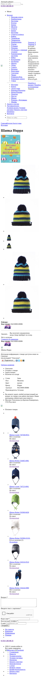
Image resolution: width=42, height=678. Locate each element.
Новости (12, 654)
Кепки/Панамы (16, 92)
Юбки (13, 58)
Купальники (15, 59)
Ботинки (14, 69)
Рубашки (14, 46)
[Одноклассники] (21, 360)
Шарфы (14, 102)
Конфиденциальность (17, 669)
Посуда (13, 96)
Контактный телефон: (9, 621)
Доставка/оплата (13, 106)
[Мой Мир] (23, 360)
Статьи (12, 666)
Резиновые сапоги (18, 79)
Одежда (14, 29)
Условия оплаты (13, 108)
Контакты (10, 113)
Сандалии (15, 73)
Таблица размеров (7, 365)
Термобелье (15, 38)
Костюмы (14, 21)
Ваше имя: (5, 619)
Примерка (10, 112)
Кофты (13, 36)
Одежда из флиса (17, 34)
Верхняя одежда (17, 17)
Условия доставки (16, 658)
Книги (13, 86)
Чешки (13, 75)
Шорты (14, 63)
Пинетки (14, 94)
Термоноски (15, 40)
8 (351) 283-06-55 (7, 6)
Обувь (13, 65)
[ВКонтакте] (17, 360)
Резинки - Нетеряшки (19, 100)
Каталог (10, 15)
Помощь (8, 635)
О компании (14, 652)
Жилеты (14, 27)
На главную (9, 629)
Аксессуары (15, 88)
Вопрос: (4, 597)
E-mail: (3, 623)
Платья (13, 44)
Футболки (15, 61)
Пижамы (14, 48)
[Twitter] (19, 360)
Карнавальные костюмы (16, 55)
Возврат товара (15, 667)
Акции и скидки (13, 104)
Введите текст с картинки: (11, 608)
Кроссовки (15, 71)
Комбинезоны (16, 19)
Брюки (13, 25)
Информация (10, 633)
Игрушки (14, 85)
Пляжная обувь (16, 77)
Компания (9, 631)
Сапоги (14, 67)
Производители (15, 664)
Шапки (13, 98)
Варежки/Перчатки (18, 90)
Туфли (13, 81)
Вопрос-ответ (14, 671)
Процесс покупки (20, 110)
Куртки (14, 23)
